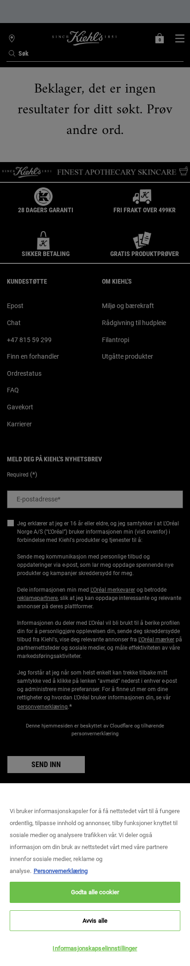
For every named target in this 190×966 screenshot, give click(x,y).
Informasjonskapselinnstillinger (95, 948)
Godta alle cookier (95, 892)
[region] (95, 874)
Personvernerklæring (61, 870)
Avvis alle (95, 920)
